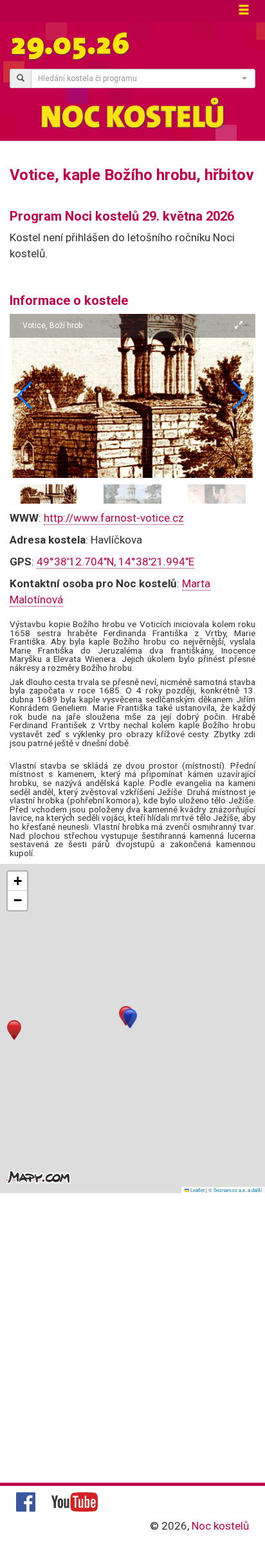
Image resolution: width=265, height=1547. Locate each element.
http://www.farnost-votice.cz (114, 517)
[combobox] (143, 78)
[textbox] (139, 78)
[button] (240, 395)
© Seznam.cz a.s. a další (235, 1189)
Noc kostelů (220, 1525)
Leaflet (197, 1189)
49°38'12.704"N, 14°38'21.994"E (115, 561)
